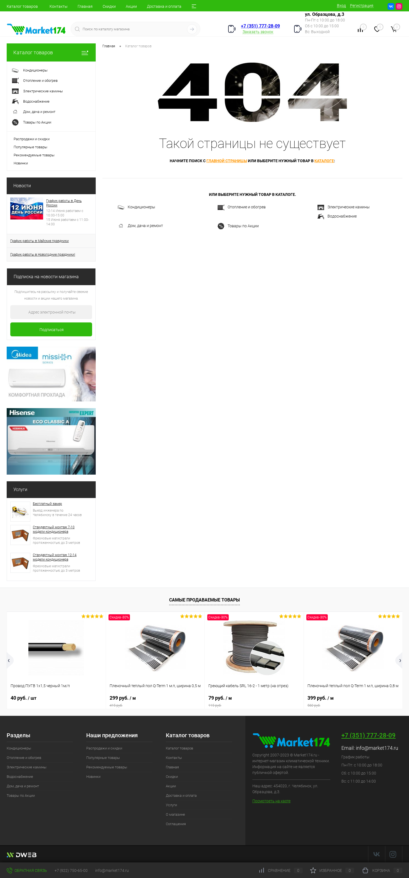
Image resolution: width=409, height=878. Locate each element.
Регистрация (361, 5)
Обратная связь (30, 870)
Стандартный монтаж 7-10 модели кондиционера (54, 529)
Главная (85, 6)
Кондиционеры (141, 207)
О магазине (175, 814)
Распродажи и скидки (32, 139)
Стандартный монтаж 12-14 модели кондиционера (55, 557)
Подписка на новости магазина (46, 276)
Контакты (59, 6)
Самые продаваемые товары (204, 600)
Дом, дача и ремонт (145, 225)
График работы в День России (64, 203)
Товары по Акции (243, 225)
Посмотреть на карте (271, 801)
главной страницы (226, 161)
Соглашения (176, 824)
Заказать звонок (258, 31)
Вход (341, 5)
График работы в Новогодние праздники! (42, 255)
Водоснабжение (342, 216)
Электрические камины (348, 207)
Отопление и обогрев (247, 207)
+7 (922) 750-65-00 (71, 870)
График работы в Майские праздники (39, 241)
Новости (22, 185)
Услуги (20, 489)
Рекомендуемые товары (34, 155)
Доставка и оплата (164, 6)
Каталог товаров (22, 6)
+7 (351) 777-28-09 (260, 26)
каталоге (324, 161)
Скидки (109, 6)
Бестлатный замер (47, 504)
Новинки (21, 163)
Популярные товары (30, 147)
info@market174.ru (377, 748)
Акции (131, 6)
